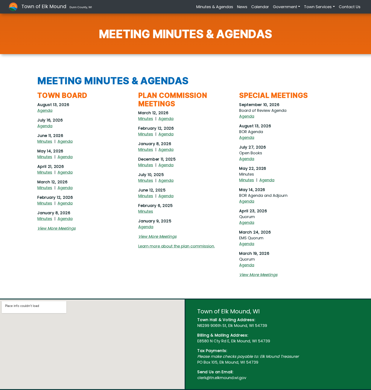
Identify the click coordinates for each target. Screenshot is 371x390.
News (242, 6)
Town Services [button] (318, 6)
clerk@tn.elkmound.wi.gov (221, 377)
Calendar (260, 6)
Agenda (44, 110)
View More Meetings (56, 228)
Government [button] (285, 6)
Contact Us (349, 6)
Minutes (44, 141)
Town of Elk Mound (56, 6)
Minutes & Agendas (214, 6)
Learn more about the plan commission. (176, 246)
